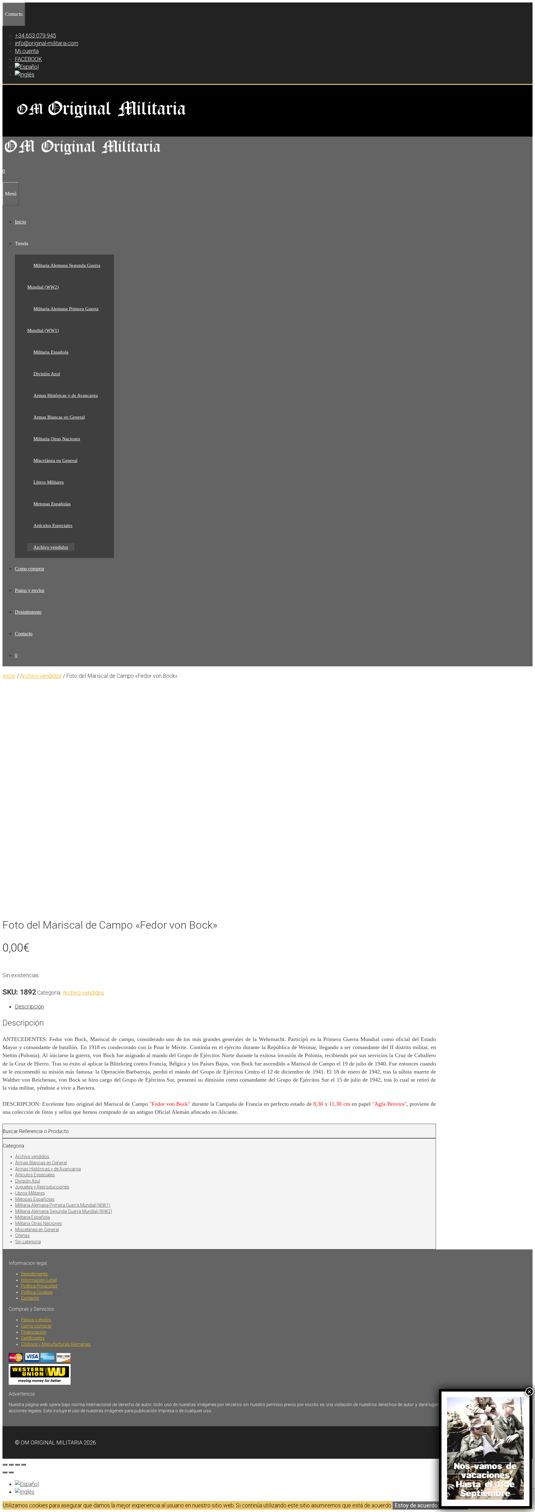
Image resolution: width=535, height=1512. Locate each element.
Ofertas (22, 1235)
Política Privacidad (39, 1285)
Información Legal (39, 1280)
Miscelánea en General (55, 460)
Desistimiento (28, 612)
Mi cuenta (27, 51)
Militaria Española (50, 352)
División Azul (46, 373)
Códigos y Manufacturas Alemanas (55, 1344)
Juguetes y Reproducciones (42, 1186)
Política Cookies (37, 1292)
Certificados (33, 1338)
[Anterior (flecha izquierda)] (4, 1472)
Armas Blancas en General (59, 417)
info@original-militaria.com (46, 43)
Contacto (24, 633)
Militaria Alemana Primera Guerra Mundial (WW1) (62, 1205)
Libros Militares (48, 482)
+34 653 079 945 (35, 35)
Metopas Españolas (52, 503)
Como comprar (29, 568)
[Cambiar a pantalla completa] (11, 1465)
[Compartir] (17, 1465)
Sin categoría (28, 1241)
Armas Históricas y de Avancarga (65, 395)
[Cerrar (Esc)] (23, 1465)
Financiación (33, 1332)
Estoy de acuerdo (416, 1505)
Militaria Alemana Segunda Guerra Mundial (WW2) (63, 1211)
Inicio (20, 221)
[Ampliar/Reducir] (4, 1465)
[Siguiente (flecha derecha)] (11, 1472)
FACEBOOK (28, 59)
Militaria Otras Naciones (56, 438)
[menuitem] (27, 66)
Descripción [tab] (29, 1006)
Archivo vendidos (50, 547)
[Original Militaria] (82, 156)
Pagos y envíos (29, 590)
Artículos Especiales (52, 525)
